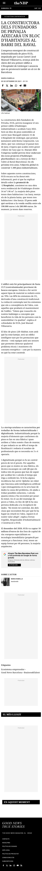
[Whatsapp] (16, 85)
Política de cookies (9, 846)
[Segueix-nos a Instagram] (14, 865)
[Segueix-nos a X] (7, 865)
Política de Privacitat (10, 854)
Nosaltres (6, 843)
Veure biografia (14, 581)
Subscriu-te (6, 8)
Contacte (5, 839)
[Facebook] (2, 85)
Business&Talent (32, 672)
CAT (35, 8)
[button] (4, 3)
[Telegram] (20, 85)
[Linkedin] (11, 85)
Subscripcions (7, 861)
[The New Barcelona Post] (13, 825)
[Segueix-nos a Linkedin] (10, 865)
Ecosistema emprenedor (14, 17)
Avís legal (6, 850)
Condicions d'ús (8, 857)
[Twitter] (7, 85)
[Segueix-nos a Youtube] (18, 865)
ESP (39, 8)
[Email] (24, 85)
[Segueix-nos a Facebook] (3, 865)
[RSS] (21, 865)
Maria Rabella (7, 78)
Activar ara (13, 565)
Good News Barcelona (11, 672)
